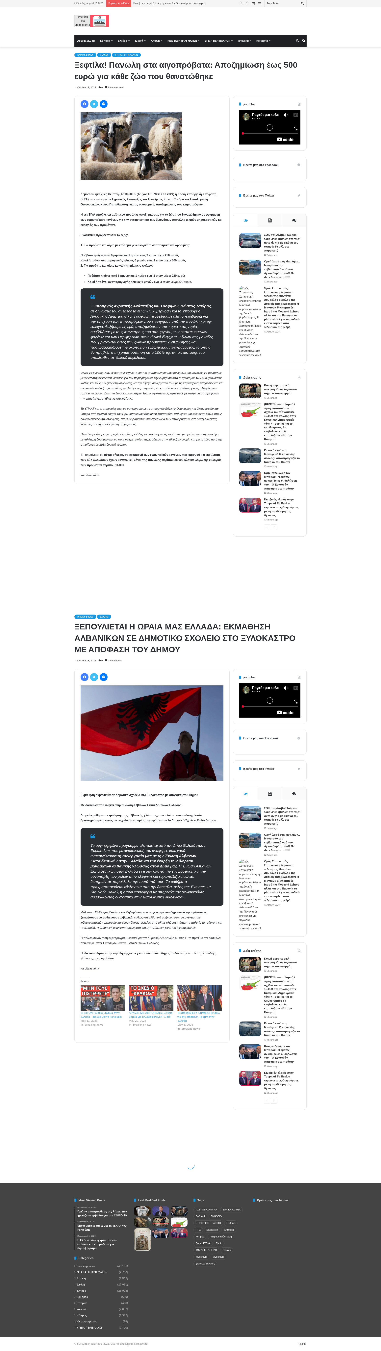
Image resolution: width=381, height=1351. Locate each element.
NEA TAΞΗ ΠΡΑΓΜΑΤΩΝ (182, 40)
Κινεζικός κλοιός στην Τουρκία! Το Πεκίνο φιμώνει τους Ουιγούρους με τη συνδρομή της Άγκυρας (281, 507)
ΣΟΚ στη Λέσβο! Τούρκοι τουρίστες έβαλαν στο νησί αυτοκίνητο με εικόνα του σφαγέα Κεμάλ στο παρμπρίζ (282, 242)
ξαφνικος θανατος (205, 1263)
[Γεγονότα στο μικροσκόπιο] (91, 21)
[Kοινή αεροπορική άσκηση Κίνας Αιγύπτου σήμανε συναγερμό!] (250, 391)
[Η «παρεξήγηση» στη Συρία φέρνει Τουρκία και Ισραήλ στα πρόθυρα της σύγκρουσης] (179, 1211)
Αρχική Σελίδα (86, 40)
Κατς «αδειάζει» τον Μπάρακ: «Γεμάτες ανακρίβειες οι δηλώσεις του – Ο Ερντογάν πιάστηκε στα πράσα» (280, 480)
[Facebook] (85, 104)
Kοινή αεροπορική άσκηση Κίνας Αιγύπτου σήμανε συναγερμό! (280, 389)
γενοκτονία (201, 1257)
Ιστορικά (243, 40)
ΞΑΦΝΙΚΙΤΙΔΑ (203, 1243)
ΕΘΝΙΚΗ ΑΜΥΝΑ (231, 1209)
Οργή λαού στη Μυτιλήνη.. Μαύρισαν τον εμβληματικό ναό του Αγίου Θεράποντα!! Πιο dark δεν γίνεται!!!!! (282, 269)
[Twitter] (94, 104)
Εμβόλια (230, 1223)
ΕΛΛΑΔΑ (200, 1216)
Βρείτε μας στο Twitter (258, 195)
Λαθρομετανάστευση (221, 1236)
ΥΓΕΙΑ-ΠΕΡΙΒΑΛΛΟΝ (217, 40)
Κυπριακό (228, 1230)
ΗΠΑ (198, 1230)
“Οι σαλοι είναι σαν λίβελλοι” (149, 3)
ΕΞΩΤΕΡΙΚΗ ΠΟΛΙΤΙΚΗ (208, 1223)
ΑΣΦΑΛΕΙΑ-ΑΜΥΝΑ (206, 1209)
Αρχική (302, 1343)
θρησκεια (82, 1296)
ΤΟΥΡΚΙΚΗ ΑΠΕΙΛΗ (206, 1250)
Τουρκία (226, 1250)
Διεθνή (139, 40)
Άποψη (155, 40)
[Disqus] (152, 543)
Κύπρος (105, 40)
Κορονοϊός (212, 1230)
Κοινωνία (262, 40)
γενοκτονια (218, 1257)
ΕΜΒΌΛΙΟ (216, 1216)
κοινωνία (82, 1309)
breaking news (85, 55)
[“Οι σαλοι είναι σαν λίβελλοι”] (142, 1239)
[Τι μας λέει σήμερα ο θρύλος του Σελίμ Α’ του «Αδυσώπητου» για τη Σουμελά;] (142, 1222)
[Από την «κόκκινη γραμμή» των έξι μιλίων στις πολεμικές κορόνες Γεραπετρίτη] (160, 1211)
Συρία (219, 1243)
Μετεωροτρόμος (87, 1321)
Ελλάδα (122, 40)
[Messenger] (104, 104)
